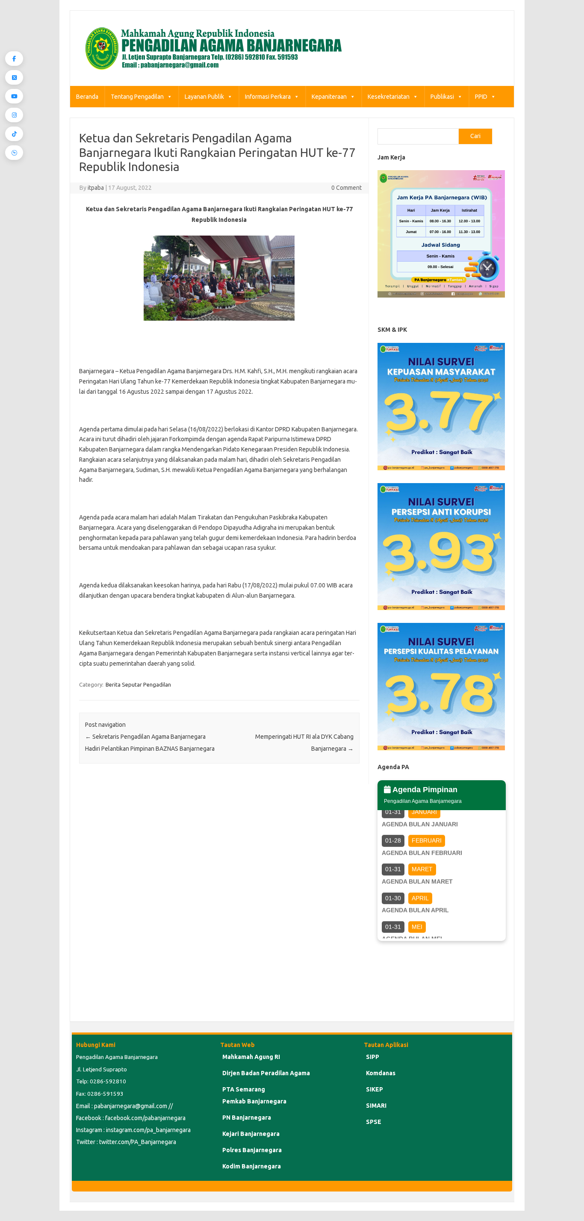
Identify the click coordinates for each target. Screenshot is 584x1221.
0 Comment (346, 187)
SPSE (373, 1121)
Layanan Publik (204, 96)
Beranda (87, 96)
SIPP (372, 1056)
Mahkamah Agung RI (251, 1056)
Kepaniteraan (329, 96)
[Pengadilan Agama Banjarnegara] (211, 71)
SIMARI (376, 1105)
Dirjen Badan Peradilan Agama (266, 1073)
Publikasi (442, 96)
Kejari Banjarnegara (251, 1133)
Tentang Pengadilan (137, 96)
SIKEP (374, 1089)
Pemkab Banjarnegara (254, 1101)
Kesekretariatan (389, 96)
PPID (481, 96)
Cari (475, 136)
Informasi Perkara (268, 96)
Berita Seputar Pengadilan (138, 684)
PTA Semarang (243, 1089)
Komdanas (380, 1073)
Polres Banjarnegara (252, 1150)
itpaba (96, 187)
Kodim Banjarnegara (251, 1166)
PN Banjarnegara (246, 1117)
